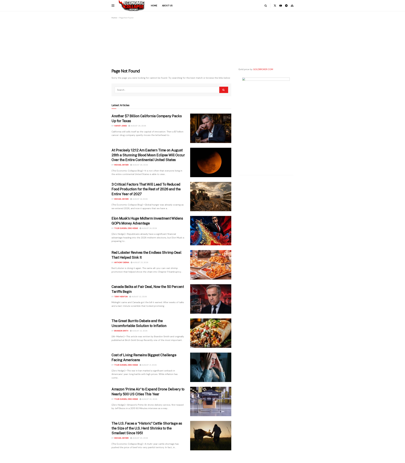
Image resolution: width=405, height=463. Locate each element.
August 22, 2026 (139, 296)
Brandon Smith (121, 331)
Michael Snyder (121, 165)
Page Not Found (126, 17)
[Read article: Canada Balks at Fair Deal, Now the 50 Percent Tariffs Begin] (210, 299)
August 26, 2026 (138, 126)
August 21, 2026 (149, 365)
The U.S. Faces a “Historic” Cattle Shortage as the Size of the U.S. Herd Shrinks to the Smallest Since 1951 (147, 428)
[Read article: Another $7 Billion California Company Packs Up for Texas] (210, 128)
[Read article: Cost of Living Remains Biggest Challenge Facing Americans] (210, 367)
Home (154, 5)
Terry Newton (121, 296)
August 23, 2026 (140, 262)
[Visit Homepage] (132, 5)
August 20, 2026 (149, 399)
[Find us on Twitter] (275, 5)
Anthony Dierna (121, 262)
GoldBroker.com (263, 69)
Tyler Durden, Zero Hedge (126, 228)
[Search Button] (266, 5)
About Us (167, 5)
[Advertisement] (171, 43)
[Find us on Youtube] (280, 5)
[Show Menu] (113, 5)
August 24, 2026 (140, 199)
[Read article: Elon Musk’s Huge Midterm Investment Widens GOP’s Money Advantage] (210, 230)
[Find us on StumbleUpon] (292, 5)
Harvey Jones (120, 126)
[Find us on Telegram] (286, 5)
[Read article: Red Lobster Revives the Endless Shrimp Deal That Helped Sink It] (210, 265)
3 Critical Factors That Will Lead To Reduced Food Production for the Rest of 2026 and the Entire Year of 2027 (146, 189)
